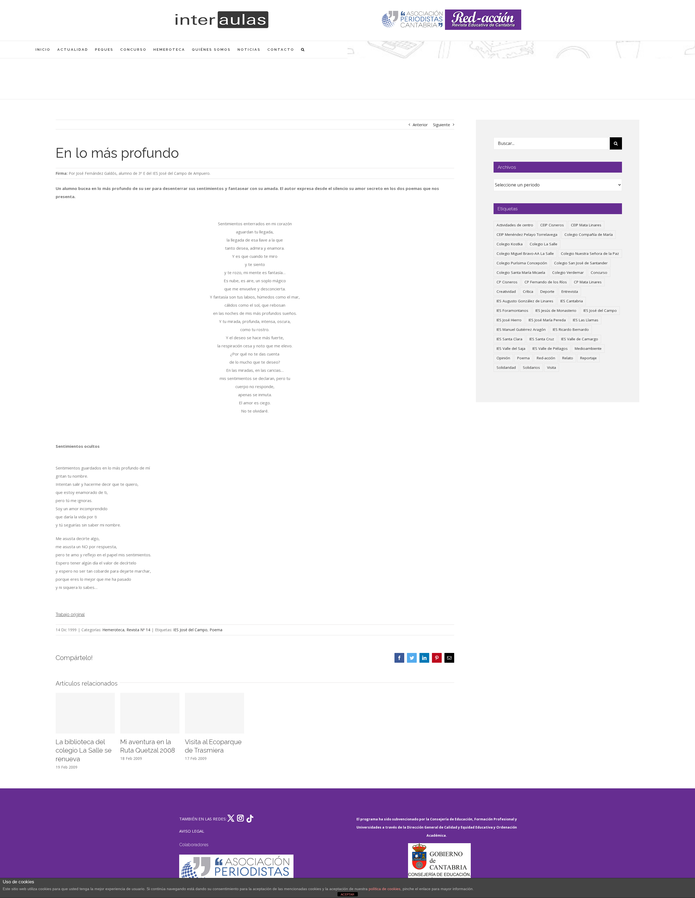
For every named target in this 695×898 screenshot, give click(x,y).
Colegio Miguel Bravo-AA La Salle (525, 253)
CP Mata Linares (588, 282)
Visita (551, 367)
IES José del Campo (190, 629)
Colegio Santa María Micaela (521, 272)
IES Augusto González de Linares (525, 301)
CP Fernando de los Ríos (546, 282)
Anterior (420, 124)
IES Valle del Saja (511, 348)
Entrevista (569, 291)
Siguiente (441, 124)
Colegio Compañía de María (588, 234)
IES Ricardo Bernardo (571, 329)
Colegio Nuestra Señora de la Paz (590, 253)
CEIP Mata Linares (586, 225)
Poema (216, 629)
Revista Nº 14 (138, 629)
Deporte (547, 291)
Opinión (503, 358)
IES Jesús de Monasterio (555, 310)
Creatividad (506, 291)
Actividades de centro (515, 225)
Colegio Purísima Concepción (522, 263)
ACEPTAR (347, 894)
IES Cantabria (571, 301)
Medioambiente (588, 348)
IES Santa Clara (509, 339)
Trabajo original (70, 614)
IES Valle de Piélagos (550, 348)
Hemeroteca (113, 629)
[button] (303, 49)
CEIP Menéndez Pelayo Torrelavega (527, 234)
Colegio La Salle (543, 244)
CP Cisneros (507, 282)
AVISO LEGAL (191, 831)
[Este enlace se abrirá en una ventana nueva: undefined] (413, 19)
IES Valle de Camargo (579, 339)
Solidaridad (506, 367)
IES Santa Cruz (541, 339)
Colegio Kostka (510, 244)
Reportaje (588, 358)
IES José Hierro (509, 320)
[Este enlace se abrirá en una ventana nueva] (439, 868)
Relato (567, 358)
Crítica (528, 291)
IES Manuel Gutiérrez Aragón (521, 329)
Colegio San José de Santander (581, 263)
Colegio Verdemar (568, 272)
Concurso (599, 272)
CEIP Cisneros (552, 225)
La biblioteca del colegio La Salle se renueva (84, 750)
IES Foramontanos (512, 310)
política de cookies (384, 889)
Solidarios (531, 367)
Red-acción (546, 358)
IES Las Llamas (585, 320)
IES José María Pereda (547, 320)
